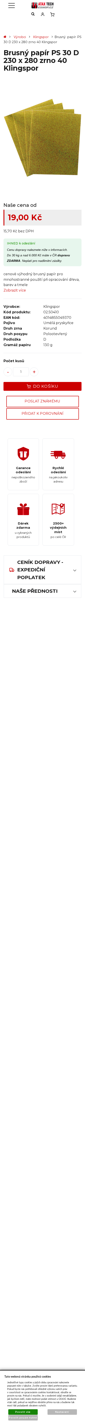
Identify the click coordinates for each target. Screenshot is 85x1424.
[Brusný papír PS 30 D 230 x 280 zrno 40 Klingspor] (42, 138)
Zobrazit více (14, 290)
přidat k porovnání (43, 413)
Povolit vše (23, 1412)
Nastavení (62, 1412)
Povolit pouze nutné (23, 1417)
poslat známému (42, 401)
